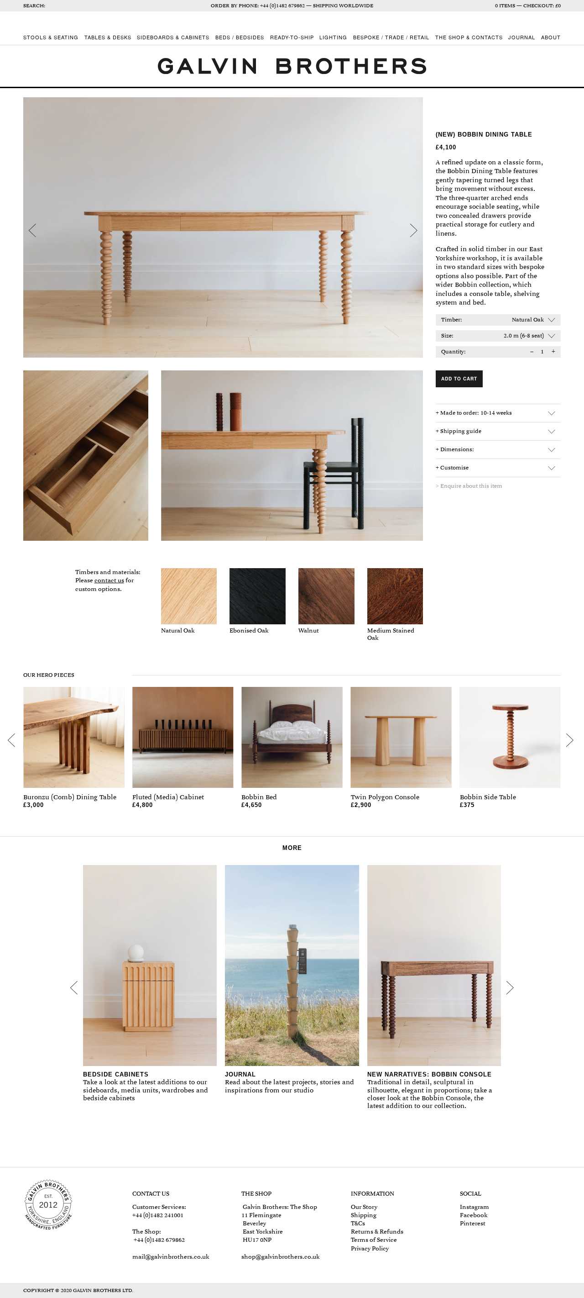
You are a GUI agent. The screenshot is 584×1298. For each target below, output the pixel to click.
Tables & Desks (107, 37)
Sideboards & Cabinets (173, 37)
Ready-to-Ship (292, 37)
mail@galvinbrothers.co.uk (170, 1256)
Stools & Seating (50, 37)
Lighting (333, 37)
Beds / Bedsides (239, 37)
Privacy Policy (370, 1248)
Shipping (363, 1215)
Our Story (364, 1207)
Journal (521, 37)
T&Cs (358, 1223)
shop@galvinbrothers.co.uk (280, 1256)
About (551, 37)
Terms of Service (374, 1239)
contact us (109, 580)
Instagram (474, 1207)
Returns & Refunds (377, 1231)
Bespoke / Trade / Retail (391, 37)
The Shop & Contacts (469, 37)
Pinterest (472, 1223)
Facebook (474, 1215)
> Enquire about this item (469, 486)
